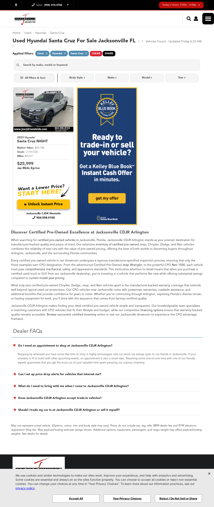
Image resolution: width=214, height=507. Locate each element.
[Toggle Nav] (208, 18)
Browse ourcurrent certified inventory (71, 314)
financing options (151, 310)
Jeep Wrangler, (132, 265)
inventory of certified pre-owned (117, 244)
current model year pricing (46, 278)
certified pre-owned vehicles (56, 240)
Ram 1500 (178, 265)
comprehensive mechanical (43, 269)
